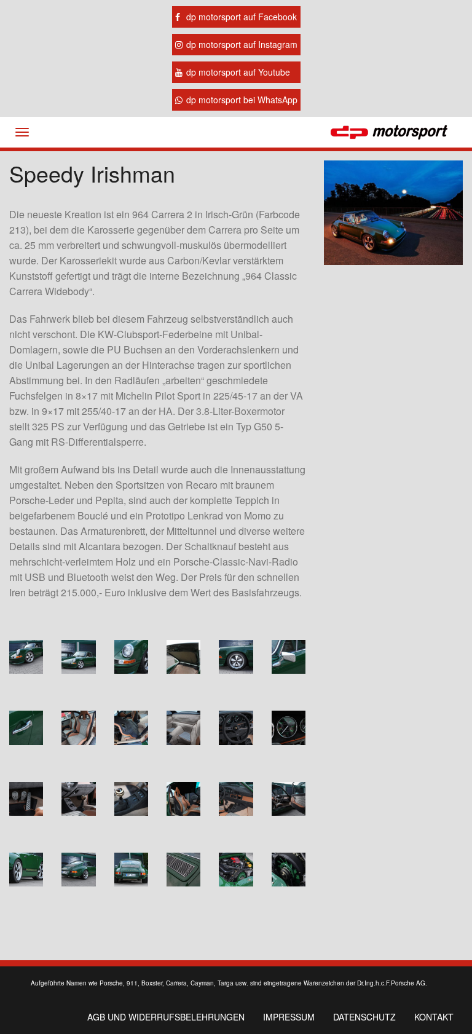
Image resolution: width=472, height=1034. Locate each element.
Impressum (289, 1017)
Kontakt (434, 1017)
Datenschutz (364, 1017)
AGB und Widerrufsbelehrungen (166, 1017)
